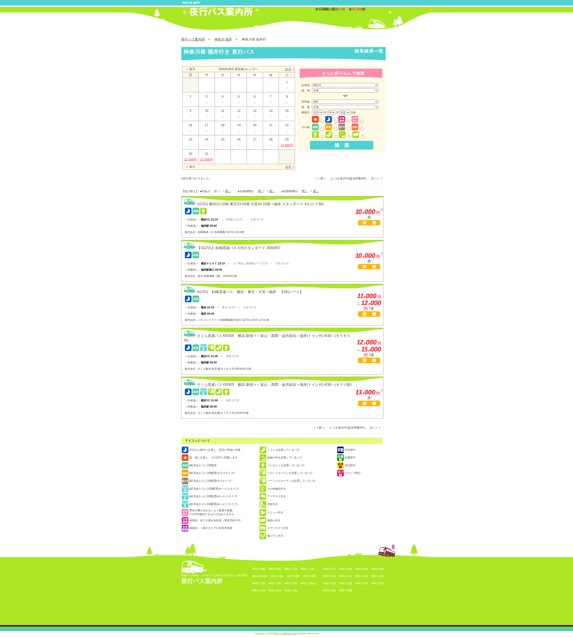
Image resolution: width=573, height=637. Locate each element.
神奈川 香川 (274, 590)
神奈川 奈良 (361, 583)
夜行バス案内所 (193, 39)
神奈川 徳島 (329, 590)
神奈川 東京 (377, 569)
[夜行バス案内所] (220, 15)
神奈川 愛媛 (345, 590)
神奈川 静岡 (309, 576)
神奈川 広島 (258, 590)
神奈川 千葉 (307, 569)
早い (261, 191)
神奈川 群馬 (361, 569)
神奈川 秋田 (274, 569)
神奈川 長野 (361, 576)
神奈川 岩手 (329, 569)
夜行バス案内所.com (285, 633)
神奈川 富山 (277, 576)
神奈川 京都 (274, 583)
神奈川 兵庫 (290, 583)
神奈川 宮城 (345, 569)
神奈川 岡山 (377, 583)
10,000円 (206, 159)
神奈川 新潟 (329, 576)
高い (228, 191)
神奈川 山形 (290, 569)
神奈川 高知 (290, 590)
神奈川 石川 (345, 576)
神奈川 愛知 (377, 576)
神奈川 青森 (258, 569)
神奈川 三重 (258, 583)
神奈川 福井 (223, 39)
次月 (288, 69)
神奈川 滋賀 (329, 583)
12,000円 (286, 145)
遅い (272, 191)
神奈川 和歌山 (308, 583)
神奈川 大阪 (345, 583)
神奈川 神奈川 (260, 576)
